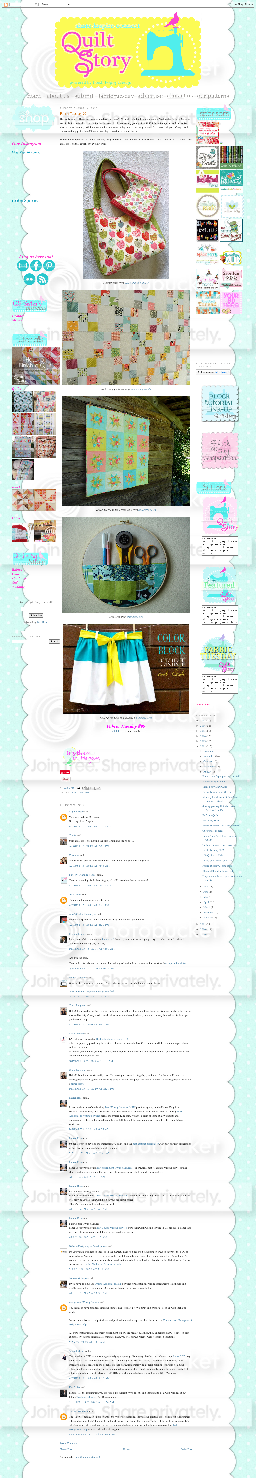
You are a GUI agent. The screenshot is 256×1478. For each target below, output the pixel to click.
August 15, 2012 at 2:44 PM (89, 905)
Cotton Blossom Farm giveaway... (220, 845)
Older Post (186, 1449)
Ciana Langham (77, 1005)
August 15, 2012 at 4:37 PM (89, 924)
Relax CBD (179, 1356)
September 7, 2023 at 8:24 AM (91, 1402)
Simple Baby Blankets (214, 781)
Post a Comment (69, 1443)
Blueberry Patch (147, 509)
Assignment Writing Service (84, 1302)
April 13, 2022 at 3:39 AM (88, 1293)
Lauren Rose (76, 1097)
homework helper (78, 1278)
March (207, 907)
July (206, 886)
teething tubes (85, 1397)
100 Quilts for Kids (212, 855)
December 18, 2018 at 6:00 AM (92, 948)
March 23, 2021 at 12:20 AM (90, 1153)
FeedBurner (43, 622)
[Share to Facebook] (95, 788)
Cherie (72, 835)
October (208, 761)
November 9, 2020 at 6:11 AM (91, 1061)
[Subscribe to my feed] (42, 284)
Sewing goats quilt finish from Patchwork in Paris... (218, 808)
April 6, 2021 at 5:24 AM (87, 1177)
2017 (203, 720)
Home (126, 1449)
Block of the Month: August (217, 871)
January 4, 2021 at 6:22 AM (89, 1129)
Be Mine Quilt (210, 815)
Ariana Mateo (76, 1033)
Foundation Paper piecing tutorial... (221, 776)
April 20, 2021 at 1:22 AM (88, 1237)
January (207, 917)
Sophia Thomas (77, 977)
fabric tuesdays (81, 792)
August (207, 771)
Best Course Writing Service (111, 1195)
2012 (203, 746)
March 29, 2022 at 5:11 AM (89, 1269)
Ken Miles (74, 1387)
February (208, 912)
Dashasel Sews (135, 616)
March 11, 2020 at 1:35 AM (89, 996)
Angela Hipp (76, 811)
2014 (203, 736)
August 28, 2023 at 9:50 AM (89, 1378)
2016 (203, 725)
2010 (203, 929)
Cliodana (74, 855)
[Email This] (84, 788)
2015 (203, 731)
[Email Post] (78, 788)
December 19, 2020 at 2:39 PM (91, 1088)
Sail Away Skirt (210, 820)
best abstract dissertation (146, 1143)
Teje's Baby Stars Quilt (214, 786)
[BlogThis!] (87, 788)
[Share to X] (91, 788)
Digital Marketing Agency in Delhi (103, 1264)
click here (117, 731)
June (206, 891)
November (209, 756)
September (209, 766)
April (206, 902)
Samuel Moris (76, 1351)
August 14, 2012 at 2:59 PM (89, 846)
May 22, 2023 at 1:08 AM (87, 1342)
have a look (108, 939)
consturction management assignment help (92, 991)
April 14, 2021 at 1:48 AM (88, 1209)
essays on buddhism (176, 963)
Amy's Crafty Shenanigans (83, 914)
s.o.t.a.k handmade (141, 389)
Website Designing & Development (88, 1246)
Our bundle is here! (212, 830)
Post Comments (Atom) (87, 1457)
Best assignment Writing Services (114, 1167)
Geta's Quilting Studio (136, 282)
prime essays (77, 1083)
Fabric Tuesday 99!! (74, 113)
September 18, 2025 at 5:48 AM (92, 1434)
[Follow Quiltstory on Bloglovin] (213, 374)
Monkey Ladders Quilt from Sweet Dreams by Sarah (221, 799)
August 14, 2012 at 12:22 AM (90, 826)
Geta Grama (75, 894)
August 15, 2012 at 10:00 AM (90, 885)
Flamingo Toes (144, 717)
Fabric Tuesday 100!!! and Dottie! (220, 825)
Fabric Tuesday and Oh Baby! (218, 792)
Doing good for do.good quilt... (219, 860)
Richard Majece (77, 934)
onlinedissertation (79, 1411)
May (206, 897)
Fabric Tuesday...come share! (217, 865)
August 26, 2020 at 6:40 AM (89, 1024)
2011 (203, 924)
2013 (203, 741)
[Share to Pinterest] (99, 788)
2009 (203, 934)
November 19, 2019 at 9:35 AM (92, 968)
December (209, 751)
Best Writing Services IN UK (120, 1107)
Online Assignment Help (108, 1283)
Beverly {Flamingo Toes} (83, 874)
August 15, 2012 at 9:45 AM (89, 865)
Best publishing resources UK (112, 1039)
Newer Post (66, 1449)
